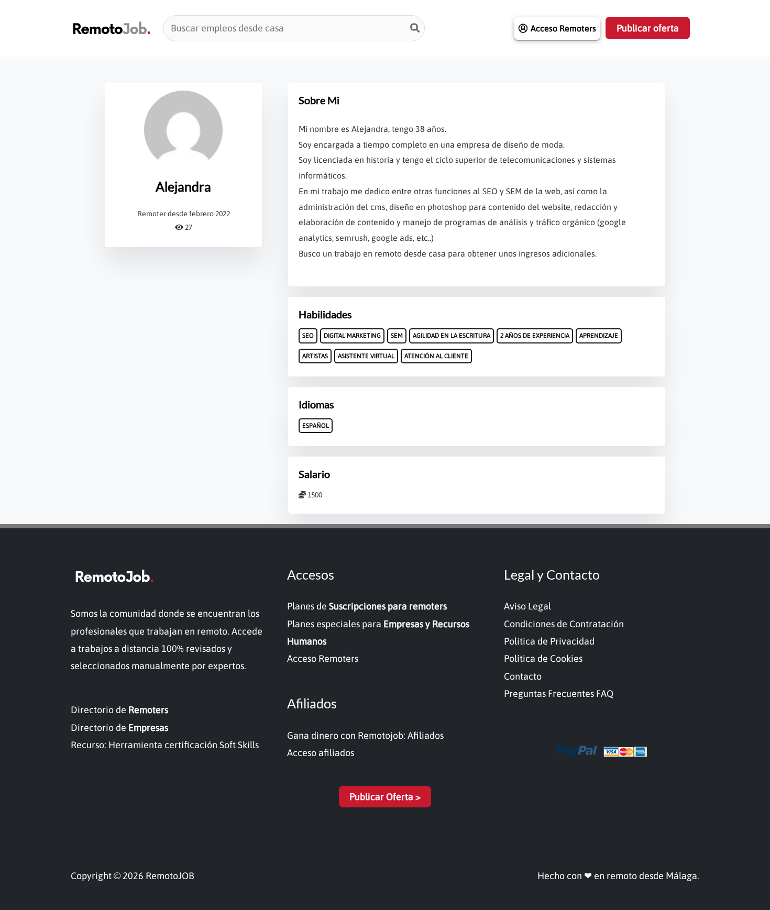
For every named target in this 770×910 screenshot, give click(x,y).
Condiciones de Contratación (564, 623)
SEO (308, 335)
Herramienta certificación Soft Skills (183, 744)
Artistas (315, 356)
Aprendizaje (598, 335)
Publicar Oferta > (385, 796)
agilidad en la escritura (451, 335)
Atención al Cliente (436, 356)
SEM (397, 335)
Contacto (523, 676)
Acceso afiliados (320, 752)
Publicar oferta (648, 28)
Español (315, 425)
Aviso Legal (527, 606)
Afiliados (426, 735)
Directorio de (119, 709)
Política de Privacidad (549, 641)
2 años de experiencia (534, 335)
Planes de (367, 606)
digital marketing (352, 335)
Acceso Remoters (322, 658)
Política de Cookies (543, 658)
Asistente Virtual (366, 356)
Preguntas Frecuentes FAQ (558, 693)
